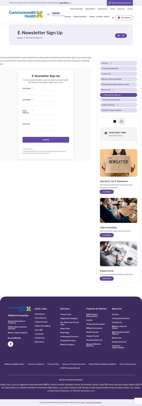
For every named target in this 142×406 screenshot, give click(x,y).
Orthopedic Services (69, 337)
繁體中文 (47, 384)
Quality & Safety (108, 105)
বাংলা (17, 384)
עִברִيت (92, 391)
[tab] (115, 121)
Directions (121, 9)
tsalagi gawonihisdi (36, 384)
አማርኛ (8, 384)
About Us (117, 308)
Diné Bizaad (43, 387)
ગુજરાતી (102, 384)
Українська (64, 391)
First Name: (28, 88)
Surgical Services (68, 340)
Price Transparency (128, 364)
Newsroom (105, 90)
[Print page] (118, 35)
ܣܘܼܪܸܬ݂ (131, 387)
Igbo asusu (118, 384)
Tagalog (137, 387)
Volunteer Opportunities (111, 110)
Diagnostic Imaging (68, 318)
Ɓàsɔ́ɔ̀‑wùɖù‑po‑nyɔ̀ (12, 387)
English (2, 384)
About (106, 16)
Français (77, 384)
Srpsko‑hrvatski (116, 387)
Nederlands (69, 384)
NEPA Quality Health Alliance (120, 333)
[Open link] (19, 309)
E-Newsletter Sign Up (112, 95)
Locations (99, 16)
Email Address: (28, 112)
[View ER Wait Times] (106, 133)
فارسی (60, 387)
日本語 (137, 384)
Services (68, 16)
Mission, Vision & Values (111, 79)
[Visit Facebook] (10, 344)
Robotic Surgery (67, 344)
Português (73, 387)
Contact (130, 9)
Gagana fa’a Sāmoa (103, 387)
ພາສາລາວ (23, 387)
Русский (92, 387)
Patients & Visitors (80, 16)
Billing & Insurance (94, 328)
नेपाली (49, 387)
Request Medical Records (93, 345)
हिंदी (106, 384)
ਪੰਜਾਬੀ (79, 387)
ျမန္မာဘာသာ (23, 384)
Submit (46, 140)
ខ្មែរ (37, 387)
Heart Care (65, 329)
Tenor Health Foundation (91, 402)
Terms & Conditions (36, 364)
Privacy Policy (53, 364)
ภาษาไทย (50, 391)
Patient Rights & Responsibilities (102, 364)
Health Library (92, 332)
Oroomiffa (60, 384)
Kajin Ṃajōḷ (31, 387)
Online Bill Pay (90, 9)
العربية (13, 384)
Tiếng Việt (76, 391)
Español (126, 387)
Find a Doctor (40, 318)
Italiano (131, 384)
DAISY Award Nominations (92, 315)
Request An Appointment (121, 3)
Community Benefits (109, 68)
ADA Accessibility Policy (14, 364)
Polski (66, 387)
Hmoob (110, 384)
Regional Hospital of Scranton (17, 322)
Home (20, 38)
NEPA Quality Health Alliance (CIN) (115, 84)
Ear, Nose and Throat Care (69, 323)
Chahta (53, 384)
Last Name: (28, 99)
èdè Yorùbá (85, 391)
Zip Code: (26, 124)
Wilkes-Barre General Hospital (17, 328)
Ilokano (125, 384)
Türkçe (57, 391)
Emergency (126, 18)
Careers (92, 16)
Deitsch (55, 387)
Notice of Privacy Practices (73, 364)
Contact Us (106, 74)
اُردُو (70, 391)
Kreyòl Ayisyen (86, 384)
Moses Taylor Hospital (17, 333)
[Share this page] (123, 35)
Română (85, 387)
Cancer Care (65, 314)
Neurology (64, 333)
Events (112, 9)
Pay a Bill (38, 330)
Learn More (64, 3)
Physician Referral (94, 340)
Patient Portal (102, 9)
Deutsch (95, 384)
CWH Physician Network (70, 368)
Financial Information (95, 324)
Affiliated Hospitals (18, 315)
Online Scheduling (76, 9)
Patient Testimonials (111, 100)
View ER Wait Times (117, 133)
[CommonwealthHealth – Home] (32, 14)
